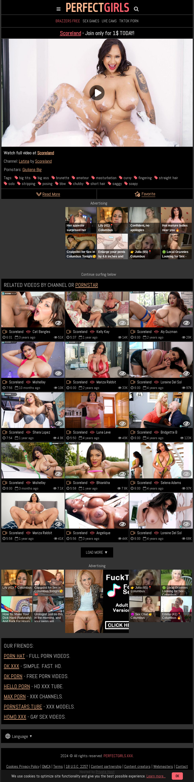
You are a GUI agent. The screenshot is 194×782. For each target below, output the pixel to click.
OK (177, 776)
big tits (24, 177)
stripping (28, 183)
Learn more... (156, 776)
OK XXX (11, 665)
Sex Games (91, 20)
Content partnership (106, 766)
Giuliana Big (32, 169)
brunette (62, 177)
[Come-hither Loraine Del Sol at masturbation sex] (161, 511)
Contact (182, 766)
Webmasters (163, 766)
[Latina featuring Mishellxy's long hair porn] (33, 460)
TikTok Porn (128, 20)
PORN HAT (14, 655)
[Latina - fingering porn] (33, 360)
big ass (43, 177)
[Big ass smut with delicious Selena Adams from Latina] (161, 460)
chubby (77, 183)
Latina (24, 161)
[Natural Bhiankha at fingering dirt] (97, 460)
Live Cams (109, 20)
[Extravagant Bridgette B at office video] (161, 410)
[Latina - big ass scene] (97, 360)
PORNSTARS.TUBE (23, 706)
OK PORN (13, 676)
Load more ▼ (97, 552)
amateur (82, 177)
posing (47, 183)
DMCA (46, 766)
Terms (58, 766)
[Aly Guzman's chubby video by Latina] (161, 309)
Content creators (137, 766)
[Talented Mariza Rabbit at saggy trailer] (33, 511)
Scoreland (70, 32)
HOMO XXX (15, 716)
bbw (62, 183)
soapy (133, 183)
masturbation (105, 177)
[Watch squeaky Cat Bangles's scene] (33, 309)
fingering (144, 177)
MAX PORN (15, 696)
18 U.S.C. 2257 (77, 766)
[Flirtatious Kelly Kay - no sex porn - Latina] (97, 309)
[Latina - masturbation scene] (97, 410)
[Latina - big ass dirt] (33, 410)
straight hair (168, 177)
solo (11, 183)
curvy (127, 177)
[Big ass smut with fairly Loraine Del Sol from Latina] (161, 360)
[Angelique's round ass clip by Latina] (97, 511)
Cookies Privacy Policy (22, 766)
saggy (116, 183)
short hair (97, 183)
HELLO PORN (17, 686)
